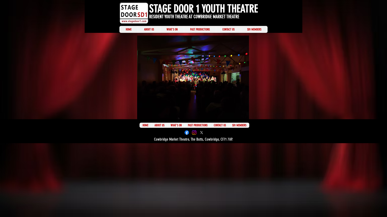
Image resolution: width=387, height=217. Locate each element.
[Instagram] (194, 132)
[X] (202, 132)
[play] (255, 116)
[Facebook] (187, 132)
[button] (193, 77)
